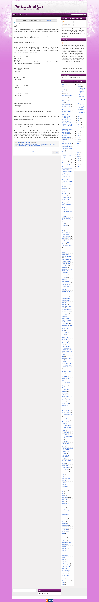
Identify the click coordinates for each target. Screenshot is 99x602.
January (79, 129)
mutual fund (64, 546)
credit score (64, 490)
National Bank (65, 313)
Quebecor (64, 354)
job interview (65, 529)
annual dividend (65, 471)
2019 (78, 143)
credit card (64, 486)
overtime (64, 550)
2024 (78, 133)
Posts (65, 22)
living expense (65, 535)
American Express (66, 91)
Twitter (63, 458)
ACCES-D (64, 88)
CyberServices (65, 188)
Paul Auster (64, 332)
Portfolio (15, 14)
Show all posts (47, 20)
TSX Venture (65, 441)
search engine (65, 561)
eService (64, 507)
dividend (64, 501)
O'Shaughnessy (65, 323)
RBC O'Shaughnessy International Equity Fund (66, 372)
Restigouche (65, 386)
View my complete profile (68, 65)
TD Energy (64, 418)
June (79, 118)
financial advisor (65, 514)
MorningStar (64, 304)
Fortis (63, 223)
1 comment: (28, 142)
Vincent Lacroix (65, 465)
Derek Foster (65, 193)
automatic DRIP (65, 473)
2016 (78, 150)
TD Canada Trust (66, 409)
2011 (78, 160)
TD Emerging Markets (67, 414)
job (62, 527)
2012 (78, 158)
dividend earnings (66, 505)
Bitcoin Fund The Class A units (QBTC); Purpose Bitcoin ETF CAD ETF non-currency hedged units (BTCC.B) (67, 122)
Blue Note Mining (66, 137)
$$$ (15, 26)
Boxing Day (64, 139)
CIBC (63, 141)
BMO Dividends (65, 99)
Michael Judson (65, 296)
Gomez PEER (65, 232)
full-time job (64, 518)
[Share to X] (34, 142)
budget (63, 474)
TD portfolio (64, 434)
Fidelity (63, 209)
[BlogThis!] (33, 142)
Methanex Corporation (67, 291)
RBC (63, 356)
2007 (78, 168)
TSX (63, 439)
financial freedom (66, 516)
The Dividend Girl (28, 6)
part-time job (65, 552)
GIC (63, 227)
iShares (63, 521)
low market (64, 537)
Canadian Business (66, 153)
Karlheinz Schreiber (66, 261)
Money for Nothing (66, 298)
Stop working (65, 405)
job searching (65, 531)
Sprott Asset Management (30, 145)
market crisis (65, 538)
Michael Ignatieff (65, 294)
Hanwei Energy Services (51, 144)
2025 (78, 131)
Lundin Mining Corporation (20, 145)
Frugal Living (65, 225)
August (79, 86)
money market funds (66, 542)
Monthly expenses (66, 300)
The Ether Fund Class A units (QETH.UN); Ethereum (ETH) (67, 450)
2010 (78, 162)
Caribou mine (65, 161)
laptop (63, 533)
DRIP (63, 190)
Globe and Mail (65, 229)
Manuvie (64, 279)
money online (65, 544)
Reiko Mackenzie (66, 384)
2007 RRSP (64, 84)
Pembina (64, 334)
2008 (78, 166)
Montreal (64, 302)
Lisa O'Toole (65, 267)
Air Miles (64, 90)
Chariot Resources (43, 144)
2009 (78, 164)
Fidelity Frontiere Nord (67, 211)
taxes (63, 579)
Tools (25, 14)
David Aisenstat (65, 192)
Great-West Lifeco (66, 236)
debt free (64, 495)
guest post (64, 519)
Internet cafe (65, 254)
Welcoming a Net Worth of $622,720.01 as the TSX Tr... (81, 91)
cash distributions (66, 478)
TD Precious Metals (66, 427)
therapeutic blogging (66, 580)
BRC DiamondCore (36, 144)
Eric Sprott (64, 207)
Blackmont (64, 135)
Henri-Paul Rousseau (66, 245)
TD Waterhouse (65, 432)
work (63, 584)
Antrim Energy (21, 144)
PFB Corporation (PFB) (67, 325)
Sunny (65, 43)
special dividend (65, 565)
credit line (64, 488)
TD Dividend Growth (66, 412)
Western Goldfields (38, 145)
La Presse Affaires (66, 263)
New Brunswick (65, 318)
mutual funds (65, 548)
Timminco (64, 453)
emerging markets (66, 508)
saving (63, 557)
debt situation (65, 497)
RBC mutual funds (66, 378)
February (80, 127)
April (79, 122)
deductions (64, 499)
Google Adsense (65, 234)
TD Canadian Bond (66, 410)
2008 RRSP (64, 86)
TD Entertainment (66, 420)
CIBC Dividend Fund (66, 143)
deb (63, 491)
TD (62, 407)
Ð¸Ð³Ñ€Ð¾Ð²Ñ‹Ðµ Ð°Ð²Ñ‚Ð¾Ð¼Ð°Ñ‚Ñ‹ (27, 0)
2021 (78, 139)
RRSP (63, 380)
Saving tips (64, 391)
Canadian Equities (66, 159)
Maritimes (64, 289)
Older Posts (55, 152)
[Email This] (31, 142)
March (79, 124)
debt (63, 493)
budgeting (64, 476)
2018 (78, 146)
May (79, 120)
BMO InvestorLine (66, 104)
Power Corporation (66, 346)
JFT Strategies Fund (66, 259)
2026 (78, 84)
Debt (21, 14)
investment (64, 523)
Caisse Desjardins (66, 151)
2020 (78, 141)
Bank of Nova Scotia (28, 144)
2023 (78, 135)
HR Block (64, 240)
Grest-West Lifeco (66, 238)
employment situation (67, 510)
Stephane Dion (65, 403)
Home (33, 151)
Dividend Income (66, 197)
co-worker (64, 482)
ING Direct (64, 249)
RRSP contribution (66, 382)
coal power (64, 484)
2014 (78, 154)
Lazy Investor (65, 265)
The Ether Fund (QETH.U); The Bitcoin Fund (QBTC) (67, 445)
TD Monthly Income (66, 425)
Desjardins (64, 195)
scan (63, 559)
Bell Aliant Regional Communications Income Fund (66, 113)
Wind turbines (65, 469)
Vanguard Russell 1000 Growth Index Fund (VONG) (67, 462)
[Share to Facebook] (36, 142)
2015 (78, 152)
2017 (78, 148)
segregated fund (65, 563)
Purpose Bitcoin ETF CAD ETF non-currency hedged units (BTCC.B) (67, 350)
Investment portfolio (66, 256)
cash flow (64, 480)
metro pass (64, 540)
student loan (65, 573)
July (79, 116)
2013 (78, 156)
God (63, 230)
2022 (78, 137)
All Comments (67, 24)
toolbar (63, 582)
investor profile (65, 525)
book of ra (59, 597)
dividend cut (64, 503)
